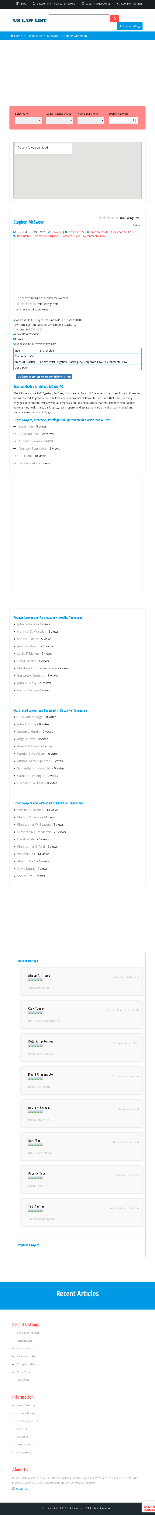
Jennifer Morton (28, 646)
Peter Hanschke (25, 1356)
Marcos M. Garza (29, 817)
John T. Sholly (26, 683)
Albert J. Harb (26, 861)
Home (17, 36)
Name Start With (88, 113)
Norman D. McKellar (31, 631)
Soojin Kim (26, 426)
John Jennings (27, 624)
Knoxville (53, 36)
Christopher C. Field (31, 846)
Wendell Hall (26, 854)
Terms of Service (25, 1444)
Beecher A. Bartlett (30, 810)
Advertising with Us (27, 1421)
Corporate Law (70, 236)
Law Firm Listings (131, 3)
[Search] (114, 18)
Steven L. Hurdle (28, 732)
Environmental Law (93, 236)
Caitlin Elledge (27, 690)
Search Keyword (119, 113)
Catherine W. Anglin (31, 776)
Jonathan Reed (29, 434)
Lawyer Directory (25, 1405)
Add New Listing (130, 26)
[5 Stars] (117, 218)
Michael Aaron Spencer (33, 761)
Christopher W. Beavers (34, 824)
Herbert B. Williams (30, 783)
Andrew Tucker (29, 441)
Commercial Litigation (46, 236)
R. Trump (25, 456)
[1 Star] (100, 218)
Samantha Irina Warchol (34, 768)
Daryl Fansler (26, 661)
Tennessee (34, 36)
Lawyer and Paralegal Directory (55, 3)
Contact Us (22, 1436)
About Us (21, 1429)
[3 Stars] (109, 218)
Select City (21, 113)
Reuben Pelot (28, 463)
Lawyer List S (75, 232)
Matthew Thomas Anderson (37, 668)
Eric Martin (22, 1380)
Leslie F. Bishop (28, 653)
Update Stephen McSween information (44, 376)
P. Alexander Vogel (30, 717)
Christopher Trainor (27, 1332)
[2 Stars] (104, 218)
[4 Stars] (113, 218)
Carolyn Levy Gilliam (31, 754)
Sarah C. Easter (28, 639)
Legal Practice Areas (97, 3)
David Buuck (26, 869)
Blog (23, 3)
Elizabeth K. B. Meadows (34, 832)
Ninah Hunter (24, 1340)
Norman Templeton (33, 448)
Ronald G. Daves (28, 746)
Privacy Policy (23, 1452)
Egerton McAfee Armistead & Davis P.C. (114, 232)
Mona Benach (24, 1372)
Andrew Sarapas (26, 1348)
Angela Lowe (26, 739)
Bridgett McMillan (26, 1364)
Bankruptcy (24, 236)
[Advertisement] (77, 72)
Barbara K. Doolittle (31, 676)
